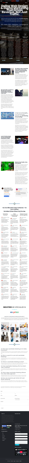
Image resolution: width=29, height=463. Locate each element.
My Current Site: (3, 398)
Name (2, 391)
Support (3, 437)
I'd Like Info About (17, 398)
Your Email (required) (18, 435)
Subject (16, 395)
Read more (3, 60)
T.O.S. (3, 434)
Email (1, 395)
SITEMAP (3, 440)
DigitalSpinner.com (4, 429)
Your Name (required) (18, 432)
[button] (25, 2)
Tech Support (4, 438)
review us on (6, 196)
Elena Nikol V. (20, 188)
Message (2, 401)
